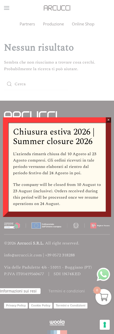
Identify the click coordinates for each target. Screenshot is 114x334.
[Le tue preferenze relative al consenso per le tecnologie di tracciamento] (105, 325)
